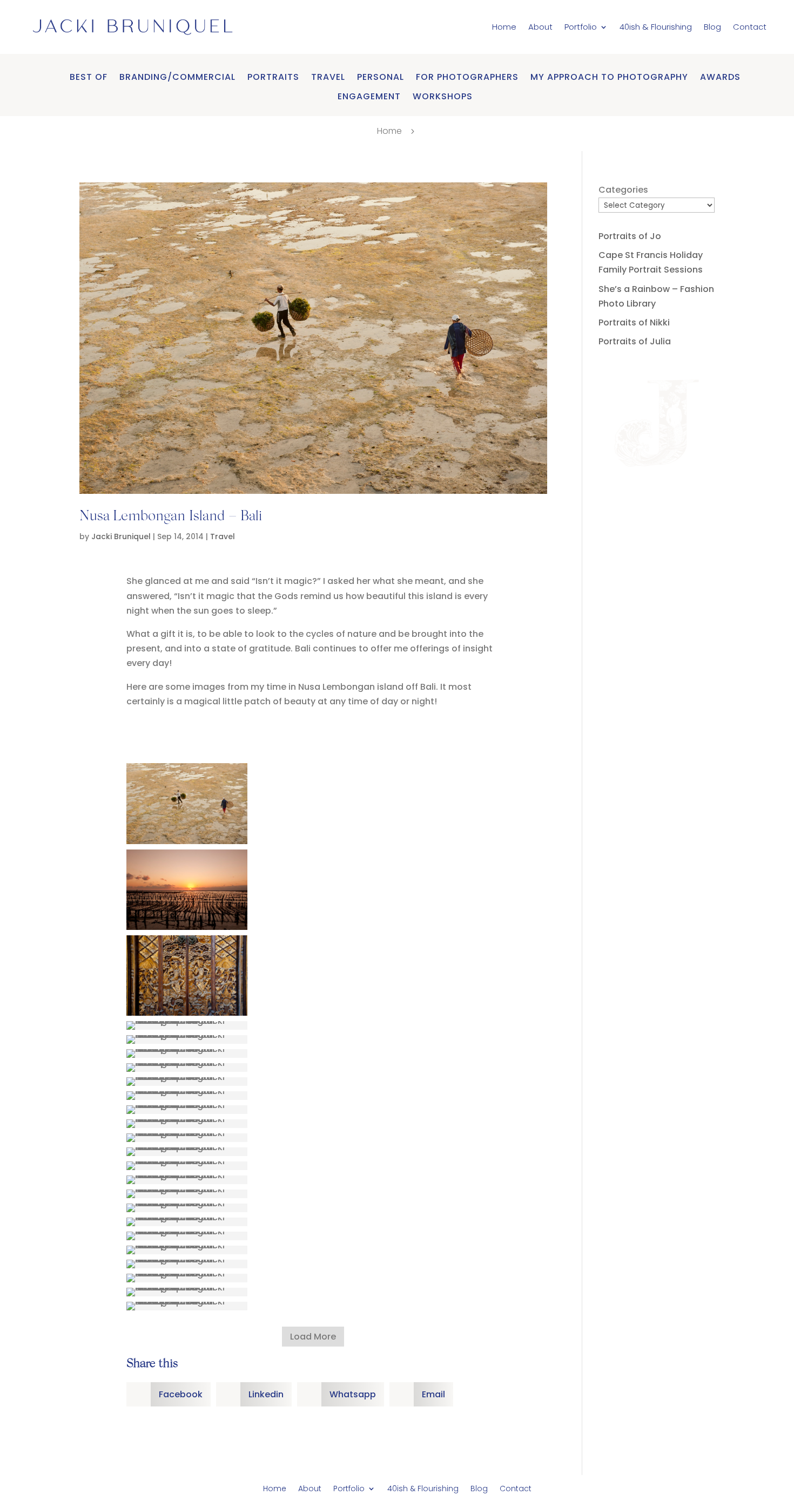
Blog (712, 26)
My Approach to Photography (609, 77)
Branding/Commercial (177, 77)
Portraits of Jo (629, 236)
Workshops (443, 97)
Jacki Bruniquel (121, 536)
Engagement (369, 97)
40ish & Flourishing (656, 26)
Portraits (273, 77)
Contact (749, 26)
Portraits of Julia (634, 341)
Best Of (88, 77)
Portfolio (580, 26)
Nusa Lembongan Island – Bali (171, 517)
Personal (380, 77)
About (540, 26)
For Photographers (467, 77)
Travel (328, 77)
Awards (720, 77)
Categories (623, 189)
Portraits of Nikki (634, 322)
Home (504, 26)
